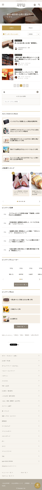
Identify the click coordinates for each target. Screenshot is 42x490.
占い (3, 441)
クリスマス (5, 381)
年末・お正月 (5, 386)
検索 (39, 5)
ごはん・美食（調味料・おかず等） (11, 401)
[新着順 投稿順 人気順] (34, 34)
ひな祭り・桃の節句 (7, 391)
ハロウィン (5, 376)
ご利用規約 (27, 483)
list (18, 344)
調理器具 (4, 421)
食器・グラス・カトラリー (9, 416)
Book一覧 (23, 472)
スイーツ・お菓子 (6, 406)
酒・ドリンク (5, 411)
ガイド (3, 446)
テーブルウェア (6, 426)
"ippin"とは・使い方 (7, 476)
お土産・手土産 (6, 360)
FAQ (3, 485)
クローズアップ (6, 436)
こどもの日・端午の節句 (8, 396)
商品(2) (31, 28)
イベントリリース (6, 451)
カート (35, 5)
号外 (3, 456)
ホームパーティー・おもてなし (10, 366)
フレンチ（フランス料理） (12, 101)
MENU (3, 5)
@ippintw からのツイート (9, 466)
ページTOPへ (21, 340)
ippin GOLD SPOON (7, 461)
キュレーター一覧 (6, 472)
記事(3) (11, 28)
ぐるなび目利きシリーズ (17, 483)
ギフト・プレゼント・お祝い (9, 355)
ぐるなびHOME (5, 483)
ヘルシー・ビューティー (8, 371)
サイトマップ (34, 483)
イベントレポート (6, 431)
